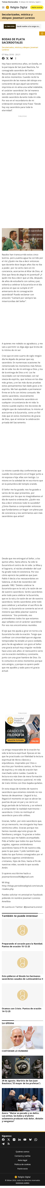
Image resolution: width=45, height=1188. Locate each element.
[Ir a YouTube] (25, 1139)
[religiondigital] (22, 1177)
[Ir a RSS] (9, 1143)
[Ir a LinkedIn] (20, 1139)
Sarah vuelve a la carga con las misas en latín (29, 26)
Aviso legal (22, 1160)
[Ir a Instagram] (14, 1139)
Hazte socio (22, 1169)
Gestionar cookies (22, 1183)
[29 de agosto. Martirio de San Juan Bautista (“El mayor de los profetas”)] (22, 1067)
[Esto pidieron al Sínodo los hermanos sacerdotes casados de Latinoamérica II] (22, 962)
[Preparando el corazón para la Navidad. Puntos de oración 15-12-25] (22, 930)
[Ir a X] (9, 1139)
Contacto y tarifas (22, 1156)
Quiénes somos (22, 1151)
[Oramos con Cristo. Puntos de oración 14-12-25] (22, 995)
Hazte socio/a (37, 7)
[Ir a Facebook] (4, 1139)
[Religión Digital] (16, 7)
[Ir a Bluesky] (31, 1139)
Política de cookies (22, 1164)
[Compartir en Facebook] (3, 58)
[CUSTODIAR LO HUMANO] (22, 1037)
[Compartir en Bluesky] (11, 58)
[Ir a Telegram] (4, 1143)
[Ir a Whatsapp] (36, 1139)
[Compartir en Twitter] (7, 58)
